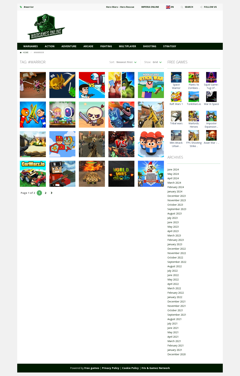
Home (25, 52)
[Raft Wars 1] (176, 96)
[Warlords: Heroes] (194, 115)
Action (49, 46)
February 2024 (175, 187)
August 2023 (174, 213)
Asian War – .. (211, 142)
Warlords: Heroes (194, 125)
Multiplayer (127, 46)
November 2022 (176, 253)
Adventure (68, 46)
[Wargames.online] (46, 26)
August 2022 (174, 266)
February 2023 (175, 240)
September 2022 (176, 262)
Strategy (169, 46)
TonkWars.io (194, 104)
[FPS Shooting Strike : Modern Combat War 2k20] (194, 135)
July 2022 (172, 270)
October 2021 (175, 310)
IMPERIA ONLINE (150, 6)
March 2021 (174, 341)
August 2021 (174, 319)
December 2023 (176, 196)
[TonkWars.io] (194, 96)
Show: (147, 62)
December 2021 (176, 301)
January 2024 (174, 191)
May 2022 (173, 279)
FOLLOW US (210, 6)
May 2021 (173, 332)
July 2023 (172, 218)
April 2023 (173, 231)
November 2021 (176, 306)
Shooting (149, 46)
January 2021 (174, 350)
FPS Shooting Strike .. (194, 144)
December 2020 (176, 354)
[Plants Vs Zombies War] (194, 77)
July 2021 (172, 323)
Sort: (112, 62)
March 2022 (174, 288)
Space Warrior (176, 86)
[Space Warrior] (176, 77)
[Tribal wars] (176, 115)
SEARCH (189, 6)
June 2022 (173, 275)
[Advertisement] (156, 21)
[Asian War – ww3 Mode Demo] (211, 135)
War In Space (211, 104)
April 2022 (173, 284)
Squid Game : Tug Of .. (211, 86)
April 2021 (173, 336)
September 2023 (176, 209)
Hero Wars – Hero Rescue (120, 6)
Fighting (106, 46)
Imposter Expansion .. (211, 125)
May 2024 (173, 174)
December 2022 (176, 248)
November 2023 (176, 200)
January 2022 (174, 297)
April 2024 (173, 178)
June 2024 (173, 169)
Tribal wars (176, 123)
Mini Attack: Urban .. (176, 144)
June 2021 (173, 328)
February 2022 (175, 292)
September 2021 (176, 314)
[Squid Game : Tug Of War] (211, 77)
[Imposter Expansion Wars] (211, 115)
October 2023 (175, 204)
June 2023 (173, 222)
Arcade (88, 46)
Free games (91, 368)
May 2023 (173, 226)
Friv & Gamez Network (156, 368)
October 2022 (175, 257)
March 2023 (174, 235)
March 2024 (174, 182)
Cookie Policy (130, 368)
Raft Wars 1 (176, 104)
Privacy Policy (110, 368)
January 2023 (174, 244)
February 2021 (175, 345)
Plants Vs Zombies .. (194, 86)
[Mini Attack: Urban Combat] (176, 135)
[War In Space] (211, 96)
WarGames (30, 46)
